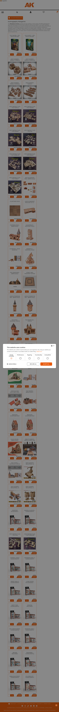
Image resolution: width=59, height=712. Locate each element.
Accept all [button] (46, 364)
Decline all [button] (33, 364)
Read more (39, 351)
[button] (11, 364)
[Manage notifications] (56, 705)
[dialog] (29, 356)
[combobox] (51, 346)
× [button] (53, 345)
